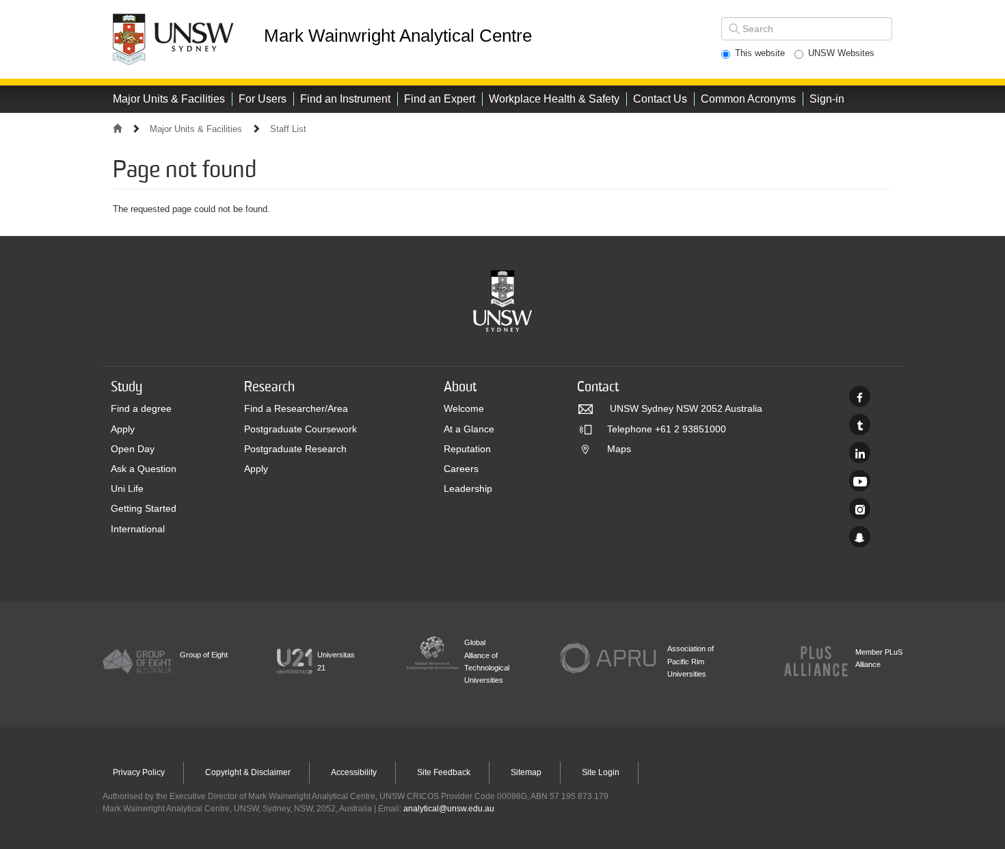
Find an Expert (439, 99)
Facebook (859, 396)
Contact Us (660, 99)
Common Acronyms (748, 99)
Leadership (468, 488)
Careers (461, 468)
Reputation (467, 448)
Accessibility (354, 772)
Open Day (133, 448)
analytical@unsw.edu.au (448, 808)
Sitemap (526, 772)
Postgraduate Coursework (300, 428)
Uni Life (127, 488)
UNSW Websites (841, 53)
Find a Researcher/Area (296, 408)
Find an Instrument (345, 99)
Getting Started (143, 508)
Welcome (464, 408)
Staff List (288, 129)
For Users (262, 99)
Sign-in (826, 99)
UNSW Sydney (859, 536)
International (138, 528)
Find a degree (141, 408)
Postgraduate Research (295, 448)
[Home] (187, 39)
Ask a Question (143, 468)
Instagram (859, 508)
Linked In (859, 452)
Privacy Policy (139, 772)
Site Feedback (443, 772)
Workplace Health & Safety (554, 99)
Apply (123, 428)
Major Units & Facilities (169, 99)
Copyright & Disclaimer (248, 772)
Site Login (600, 772)
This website (760, 53)
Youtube (859, 480)
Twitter (859, 424)
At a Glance (469, 428)
